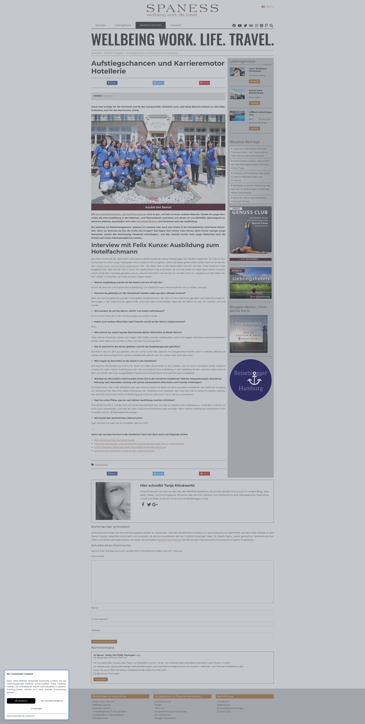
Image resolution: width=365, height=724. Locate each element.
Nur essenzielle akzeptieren (52, 701)
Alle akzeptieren (21, 701)
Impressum (30, 716)
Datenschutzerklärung (16, 716)
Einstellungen (36, 708)
